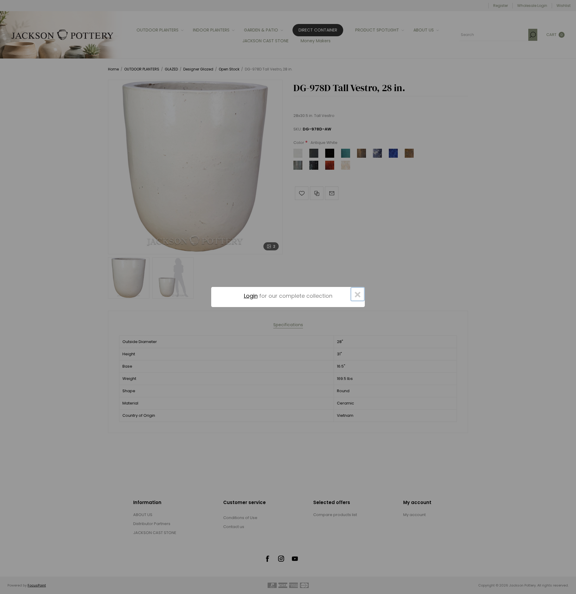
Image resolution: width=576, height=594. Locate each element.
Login (251, 296)
